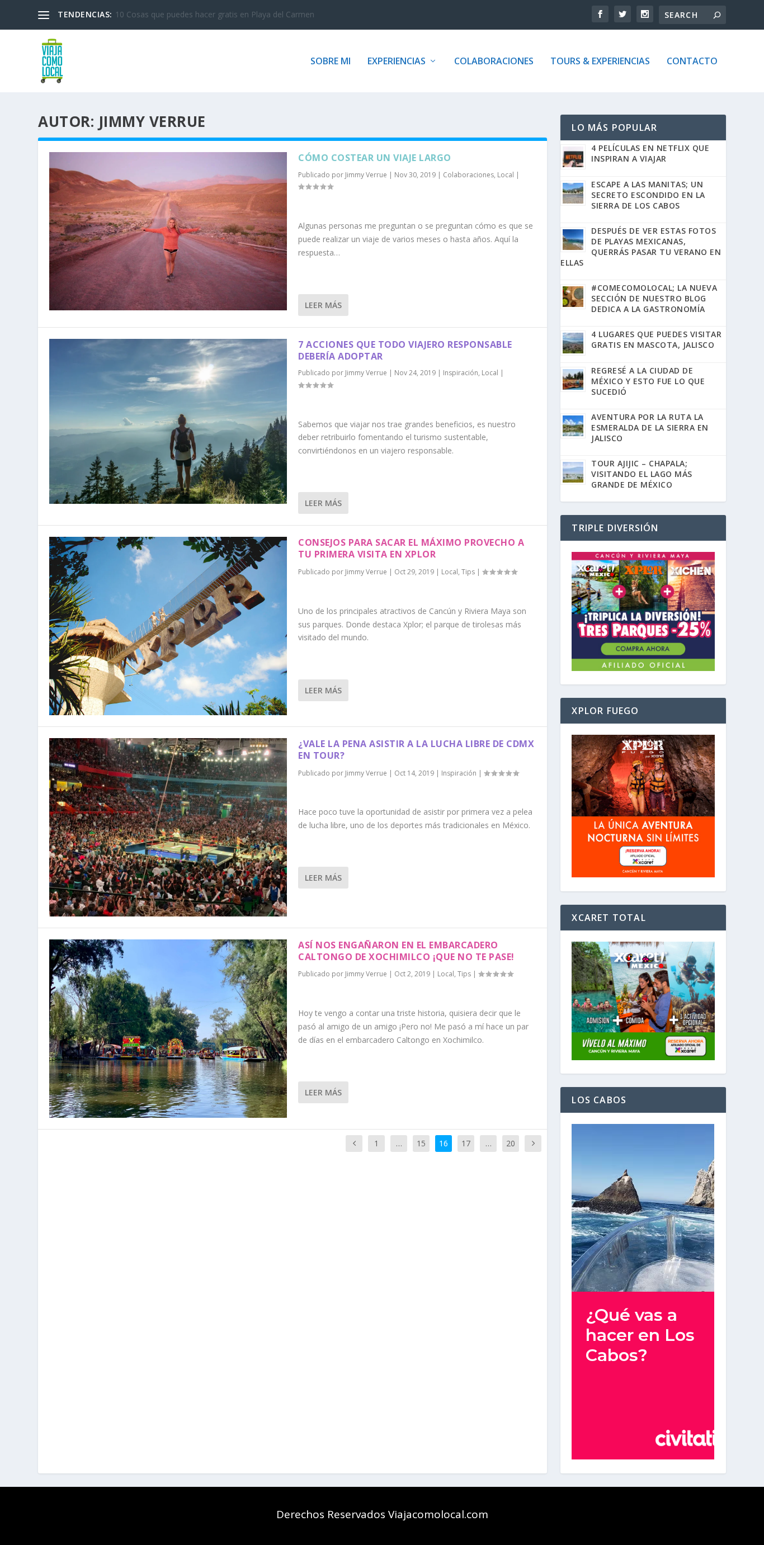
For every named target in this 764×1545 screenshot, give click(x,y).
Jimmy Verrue (366, 174)
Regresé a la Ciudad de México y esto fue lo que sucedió (648, 381)
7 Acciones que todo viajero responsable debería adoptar (405, 350)
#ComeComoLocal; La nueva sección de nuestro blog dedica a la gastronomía (654, 298)
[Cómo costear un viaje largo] (168, 231)
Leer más (323, 305)
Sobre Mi (330, 61)
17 (465, 1143)
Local (505, 174)
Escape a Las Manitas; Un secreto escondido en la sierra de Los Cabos (648, 195)
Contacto (692, 61)
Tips (468, 572)
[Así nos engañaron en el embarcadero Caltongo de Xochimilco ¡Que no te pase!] (168, 1028)
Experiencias (396, 61)
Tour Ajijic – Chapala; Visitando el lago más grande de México (641, 474)
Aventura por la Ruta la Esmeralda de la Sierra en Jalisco (650, 427)
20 (510, 1143)
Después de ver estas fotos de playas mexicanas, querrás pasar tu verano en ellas (640, 246)
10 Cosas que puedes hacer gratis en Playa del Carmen (214, 14)
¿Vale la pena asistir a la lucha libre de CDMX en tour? (416, 750)
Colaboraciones (494, 61)
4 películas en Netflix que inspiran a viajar (650, 153)
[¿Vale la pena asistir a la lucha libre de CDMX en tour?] (168, 827)
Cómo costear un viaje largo (374, 158)
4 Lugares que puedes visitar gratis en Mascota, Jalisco (656, 339)
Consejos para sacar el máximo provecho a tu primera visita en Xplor (411, 548)
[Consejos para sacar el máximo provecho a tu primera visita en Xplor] (168, 626)
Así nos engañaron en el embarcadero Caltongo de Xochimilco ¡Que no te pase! (406, 951)
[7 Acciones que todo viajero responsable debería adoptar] (168, 421)
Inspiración (460, 372)
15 (421, 1143)
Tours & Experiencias (600, 61)
